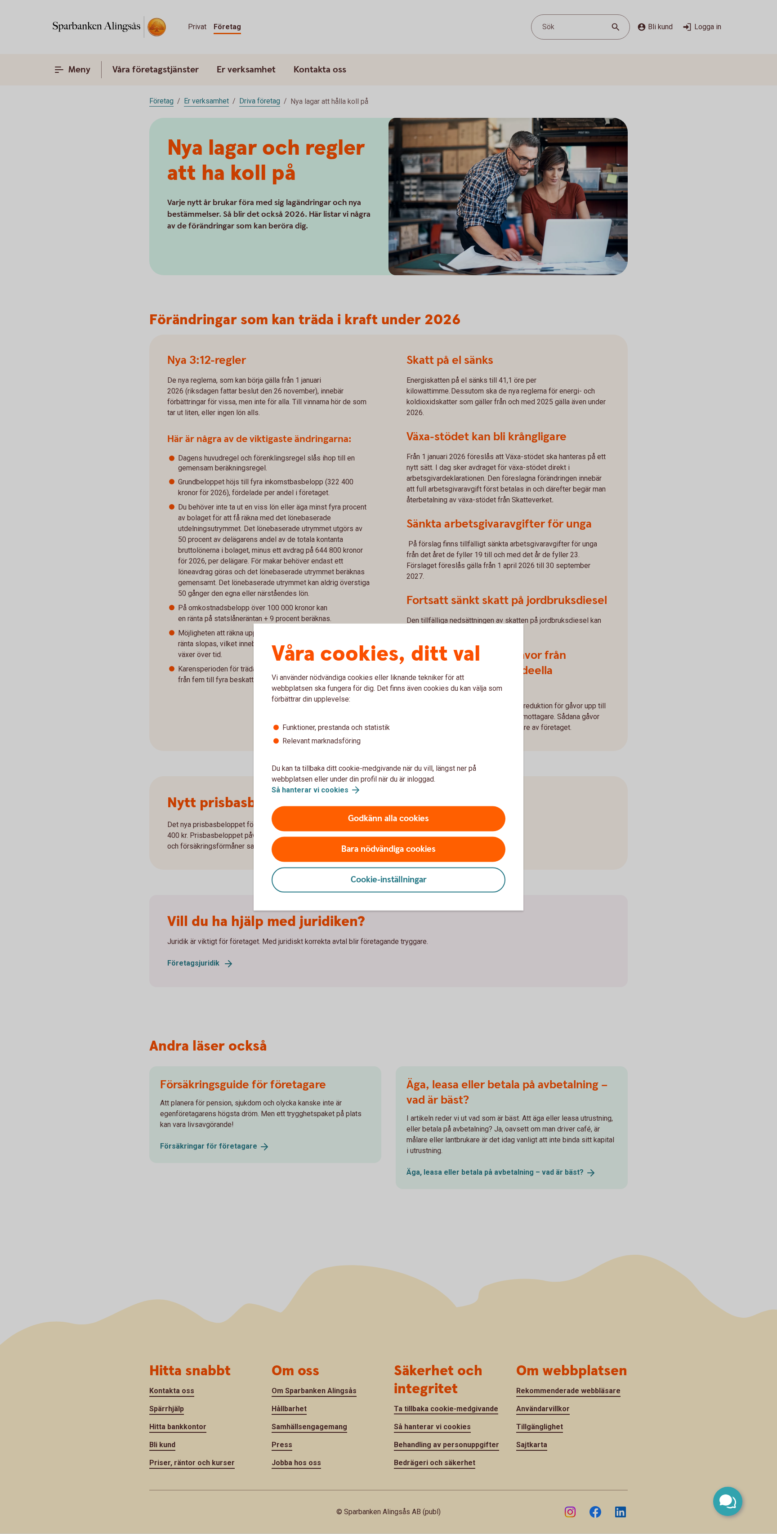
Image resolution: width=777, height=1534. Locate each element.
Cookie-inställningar (389, 880)
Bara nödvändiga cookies (388, 849)
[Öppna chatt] (727, 1501)
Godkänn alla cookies (388, 818)
